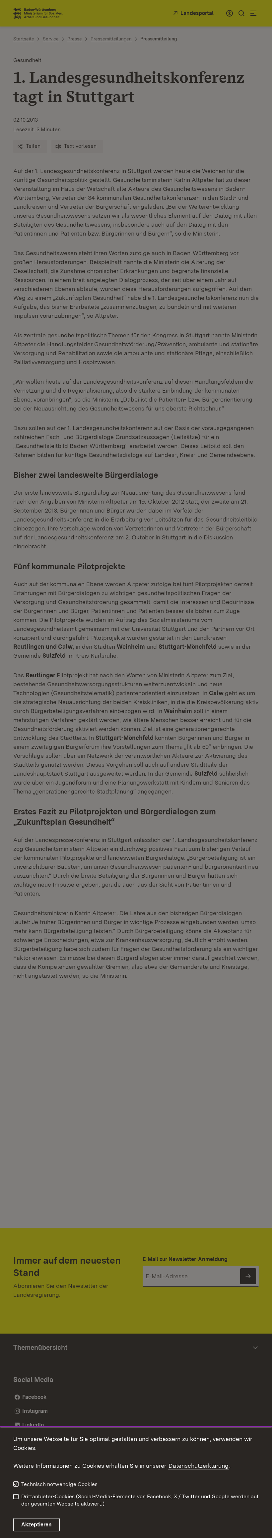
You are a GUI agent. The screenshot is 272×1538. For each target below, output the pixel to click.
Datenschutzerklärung (199, 1465)
